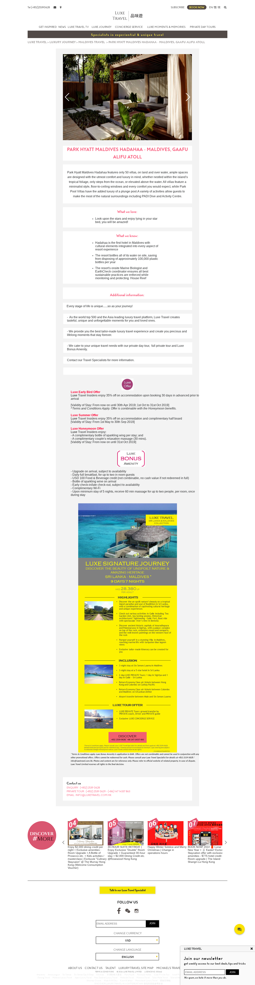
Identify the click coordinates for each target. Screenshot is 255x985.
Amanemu (41, 974)
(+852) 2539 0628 (90, 787)
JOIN (152, 923)
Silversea (100, 974)
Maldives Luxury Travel (62, 977)
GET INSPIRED (48, 27)
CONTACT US (93, 968)
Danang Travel (44, 977)
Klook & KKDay (110, 980)
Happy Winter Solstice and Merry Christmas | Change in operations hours (128, 849)
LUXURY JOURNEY (62, 42)
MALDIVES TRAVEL (91, 42)
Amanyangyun (54, 974)
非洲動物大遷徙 (114, 974)
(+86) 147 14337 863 (119, 791)
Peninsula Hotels (144, 974)
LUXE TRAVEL (37, 42)
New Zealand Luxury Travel (105, 977)
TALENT (110, 968)
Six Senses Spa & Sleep (84, 974)
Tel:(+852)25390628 (39, 7)
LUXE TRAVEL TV (78, 27)
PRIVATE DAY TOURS (203, 27)
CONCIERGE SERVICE (129, 27)
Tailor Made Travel (160, 977)
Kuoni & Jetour (126, 980)
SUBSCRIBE (177, 7)
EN (211, 7)
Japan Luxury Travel (83, 977)
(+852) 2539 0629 (96, 791)
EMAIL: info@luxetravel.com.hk (89, 795)
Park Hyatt (129, 974)
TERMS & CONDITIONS (104, 972)
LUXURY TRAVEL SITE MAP (136, 968)
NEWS (62, 27)
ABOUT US (75, 968)
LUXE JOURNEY (102, 27)
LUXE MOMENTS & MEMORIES (166, 27)
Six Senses (67, 974)
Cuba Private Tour (162, 974)
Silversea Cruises (94, 980)
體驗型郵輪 (165, 980)
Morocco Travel (143, 977)
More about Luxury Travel (146, 980)
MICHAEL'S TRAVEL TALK (172, 968)
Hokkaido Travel (127, 977)
